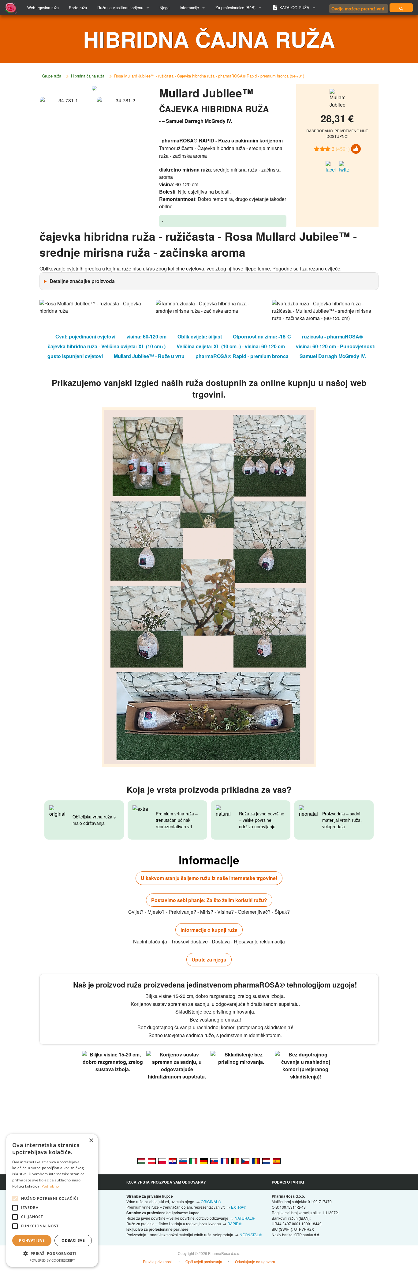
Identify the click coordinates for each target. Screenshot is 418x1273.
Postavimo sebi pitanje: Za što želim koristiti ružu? (209, 900)
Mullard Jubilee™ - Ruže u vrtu (149, 356)
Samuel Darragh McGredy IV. (333, 356)
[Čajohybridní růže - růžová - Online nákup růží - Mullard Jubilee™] (245, 1161)
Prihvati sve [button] (32, 1240)
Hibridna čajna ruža (87, 76)
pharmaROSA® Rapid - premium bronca (242, 356)
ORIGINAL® (211, 1201)
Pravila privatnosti (158, 1261)
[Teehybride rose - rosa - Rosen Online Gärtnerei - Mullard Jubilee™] (204, 1161)
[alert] (52, 1200)
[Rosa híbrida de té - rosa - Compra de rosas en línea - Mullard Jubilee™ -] (277, 1161)
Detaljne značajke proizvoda (82, 281)
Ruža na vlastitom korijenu (120, 7)
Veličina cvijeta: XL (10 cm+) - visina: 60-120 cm (231, 346)
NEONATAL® (251, 1234)
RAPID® (234, 1223)
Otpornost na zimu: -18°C (262, 336)
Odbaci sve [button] (73, 1240)
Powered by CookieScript (52, 1260)
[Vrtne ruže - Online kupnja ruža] (401, 7)
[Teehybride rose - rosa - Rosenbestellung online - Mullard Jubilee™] (152, 1161)
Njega (164, 7)
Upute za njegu (209, 959)
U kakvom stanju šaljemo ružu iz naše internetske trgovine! (209, 878)
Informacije (189, 7)
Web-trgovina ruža (43, 7)
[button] (52, 1253)
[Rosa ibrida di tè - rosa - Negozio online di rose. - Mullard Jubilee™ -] (193, 1161)
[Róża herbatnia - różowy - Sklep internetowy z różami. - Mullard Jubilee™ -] (162, 1161)
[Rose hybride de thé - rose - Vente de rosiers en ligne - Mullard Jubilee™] (225, 1161)
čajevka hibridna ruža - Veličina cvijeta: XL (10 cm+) (107, 346)
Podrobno (50, 1186)
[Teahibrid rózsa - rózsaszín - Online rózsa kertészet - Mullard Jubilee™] (141, 1161)
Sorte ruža (78, 7)
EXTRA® (238, 1207)
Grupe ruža (51, 76)
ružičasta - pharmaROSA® (332, 336)
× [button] (91, 1140)
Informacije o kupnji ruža (209, 929)
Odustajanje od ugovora (255, 1261)
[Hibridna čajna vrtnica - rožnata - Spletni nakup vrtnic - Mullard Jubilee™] (183, 1161)
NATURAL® (245, 1218)
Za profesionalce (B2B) (235, 7)
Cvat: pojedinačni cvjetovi (85, 336)
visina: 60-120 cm (146, 336)
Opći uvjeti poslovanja (203, 1261)
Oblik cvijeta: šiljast (199, 336)
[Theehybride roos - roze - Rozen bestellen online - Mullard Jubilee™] (266, 1161)
